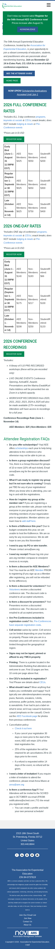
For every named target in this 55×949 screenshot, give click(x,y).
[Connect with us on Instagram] (27, 855)
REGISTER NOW (14, 139)
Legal (27, 945)
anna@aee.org (16, 784)
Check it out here (23, 728)
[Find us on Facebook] (17, 855)
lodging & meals (25, 124)
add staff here (29, 521)
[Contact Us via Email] (37, 855)
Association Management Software (27, 936)
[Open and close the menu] (37, 5)
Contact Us (27, 921)
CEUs (28, 120)
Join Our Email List (27, 915)
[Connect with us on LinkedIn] (22, 855)
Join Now (27, 918)
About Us (27, 925)
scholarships (21, 448)
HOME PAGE (12, 80)
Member (39, 570)
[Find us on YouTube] (32, 855)
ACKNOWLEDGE (27, 29)
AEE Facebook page (26, 716)
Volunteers (14, 589)
